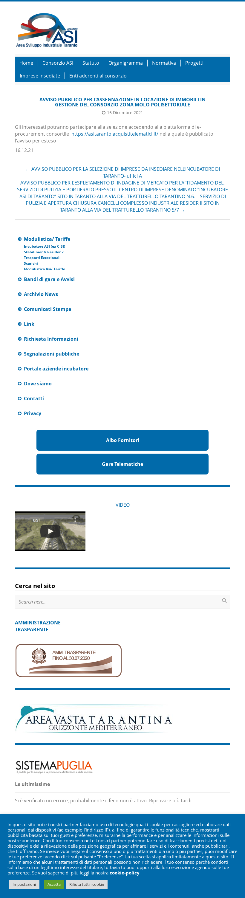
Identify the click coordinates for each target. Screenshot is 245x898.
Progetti (194, 63)
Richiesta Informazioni (51, 339)
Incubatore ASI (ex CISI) (44, 246)
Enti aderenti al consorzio (98, 75)
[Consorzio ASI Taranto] (46, 29)
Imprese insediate (40, 75)
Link (29, 324)
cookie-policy (125, 873)
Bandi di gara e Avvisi (49, 279)
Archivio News (41, 294)
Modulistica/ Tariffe (47, 239)
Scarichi (31, 263)
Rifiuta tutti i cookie (86, 884)
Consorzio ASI (57, 63)
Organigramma (125, 63)
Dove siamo (38, 383)
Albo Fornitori (122, 440)
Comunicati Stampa (47, 309)
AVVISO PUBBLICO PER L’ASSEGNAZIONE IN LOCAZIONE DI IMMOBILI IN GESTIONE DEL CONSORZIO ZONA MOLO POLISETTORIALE (122, 102)
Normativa (164, 63)
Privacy (32, 413)
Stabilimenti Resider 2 (44, 252)
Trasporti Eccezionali (42, 257)
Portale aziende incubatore (56, 368)
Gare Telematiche (122, 464)
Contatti (34, 398)
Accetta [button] (54, 884)
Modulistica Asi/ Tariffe (44, 269)
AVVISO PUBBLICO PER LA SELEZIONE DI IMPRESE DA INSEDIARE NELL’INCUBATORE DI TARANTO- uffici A (122, 172)
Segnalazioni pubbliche (51, 353)
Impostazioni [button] (24, 884)
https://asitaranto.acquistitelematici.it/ (114, 134)
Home (26, 63)
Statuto (90, 63)
